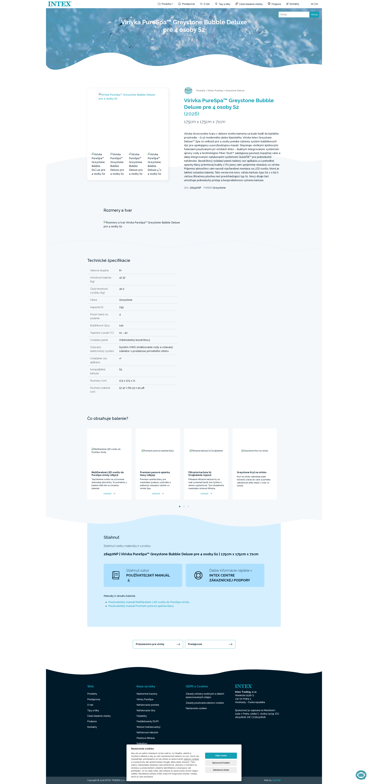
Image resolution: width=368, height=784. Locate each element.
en (316, 4)
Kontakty (294, 4)
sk (312, 4)
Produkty (166, 4)
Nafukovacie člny (146, 710)
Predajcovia (188, 4)
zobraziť (107, 493)
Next (159, 169)
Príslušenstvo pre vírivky (150, 644)
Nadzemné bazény (147, 693)
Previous (96, 169)
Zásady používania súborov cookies (205, 702)
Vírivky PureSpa (215, 90)
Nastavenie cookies (196, 708)
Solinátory (142, 743)
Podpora (276, 4)
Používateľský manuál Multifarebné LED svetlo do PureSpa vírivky (148, 602)
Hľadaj (314, 14)
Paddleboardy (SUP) (148, 721)
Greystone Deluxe (235, 90)
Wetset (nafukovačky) (148, 727)
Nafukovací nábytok (147, 732)
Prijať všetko (221, 755)
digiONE (276, 780)
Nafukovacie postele (148, 704)
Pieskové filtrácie (146, 738)
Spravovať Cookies (221, 763)
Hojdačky (142, 716)
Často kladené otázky (251, 4)
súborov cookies (191, 759)
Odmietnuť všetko (221, 770)
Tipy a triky (224, 4)
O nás (206, 4)
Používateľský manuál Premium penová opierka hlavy (141, 605)
